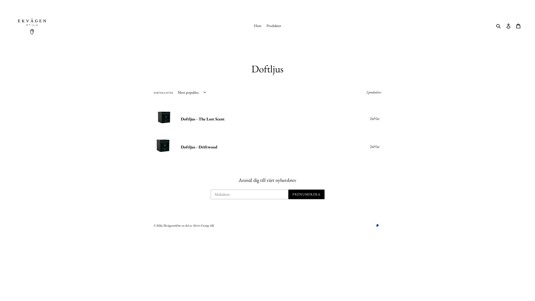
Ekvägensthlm (172, 225)
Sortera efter (163, 92)
